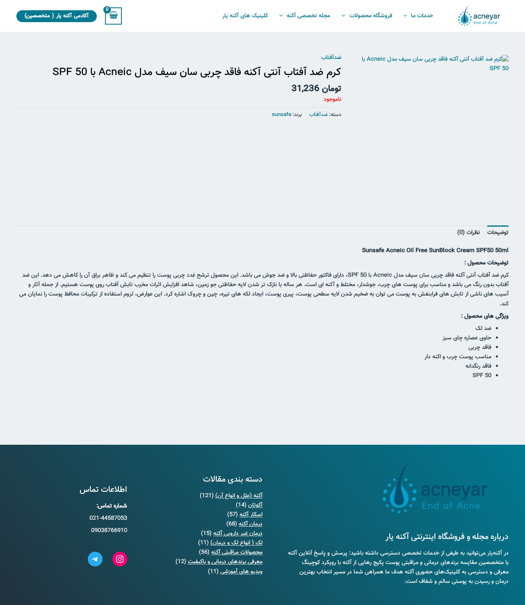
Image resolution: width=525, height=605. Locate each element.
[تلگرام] (95, 559)
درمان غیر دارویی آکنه (237, 533)
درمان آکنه (250, 524)
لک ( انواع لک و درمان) (236, 543)
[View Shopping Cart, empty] (113, 15)
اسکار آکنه (251, 514)
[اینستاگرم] (119, 559)
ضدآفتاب (331, 57)
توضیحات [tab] (498, 232)
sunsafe (281, 115)
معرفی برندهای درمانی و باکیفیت (225, 561)
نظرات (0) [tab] (468, 232)
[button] (56, 16)
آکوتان (255, 505)
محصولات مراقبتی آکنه (236, 552)
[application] (407, 16)
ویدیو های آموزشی (241, 571)
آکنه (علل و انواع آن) (238, 495)
